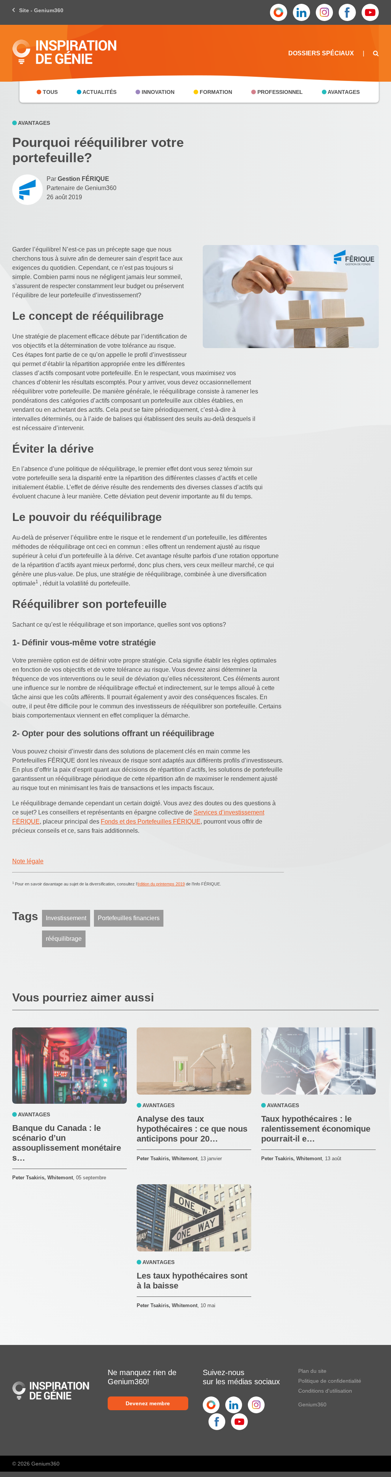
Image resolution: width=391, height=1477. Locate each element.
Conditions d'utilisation (325, 1391)
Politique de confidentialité (329, 1381)
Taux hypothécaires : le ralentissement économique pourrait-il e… (315, 1128)
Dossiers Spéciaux (321, 53)
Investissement (66, 918)
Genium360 (312, 1404)
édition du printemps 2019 (161, 884)
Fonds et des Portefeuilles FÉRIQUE (150, 821)
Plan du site (312, 1371)
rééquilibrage (64, 938)
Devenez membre (148, 1403)
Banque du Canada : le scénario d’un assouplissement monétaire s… (66, 1143)
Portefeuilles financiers (129, 918)
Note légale (28, 861)
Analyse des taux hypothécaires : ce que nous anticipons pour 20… (192, 1128)
